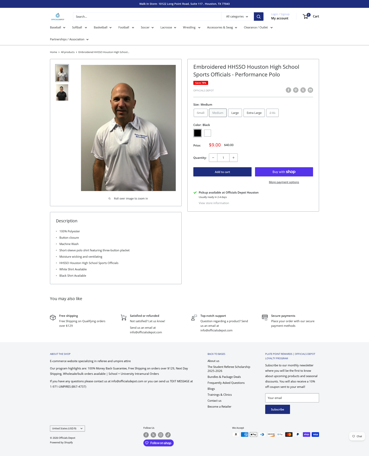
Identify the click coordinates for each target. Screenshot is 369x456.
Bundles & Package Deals (224, 377)
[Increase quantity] (233, 158)
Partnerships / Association (67, 39)
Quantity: (200, 158)
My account (279, 18)
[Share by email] (310, 90)
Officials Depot (203, 90)
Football (124, 27)
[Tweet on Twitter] (303, 90)
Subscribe (277, 409)
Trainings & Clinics (220, 394)
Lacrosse (166, 27)
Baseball (55, 27)
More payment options (284, 182)
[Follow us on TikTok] (168, 435)
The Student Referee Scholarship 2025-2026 (229, 369)
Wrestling (189, 27)
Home (53, 52)
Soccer (145, 27)
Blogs (211, 389)
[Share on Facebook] (288, 90)
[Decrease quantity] (213, 158)
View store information (214, 203)
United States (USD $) (64, 428)
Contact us (214, 400)
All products (68, 52)
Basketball (100, 27)
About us (213, 361)
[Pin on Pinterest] (295, 90)
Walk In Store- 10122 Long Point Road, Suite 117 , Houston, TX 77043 (184, 4)
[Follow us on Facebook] (146, 435)
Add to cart (222, 172)
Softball (77, 27)
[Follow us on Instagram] (160, 435)
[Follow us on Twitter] (153, 435)
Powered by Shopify (61, 442)
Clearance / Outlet (256, 27)
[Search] (258, 16)
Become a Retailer (219, 406)
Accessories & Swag (220, 27)
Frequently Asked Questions (226, 383)
